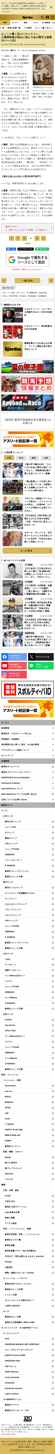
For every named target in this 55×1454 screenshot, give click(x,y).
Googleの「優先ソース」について (26, 269)
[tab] (5, 22)
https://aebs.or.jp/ (8, 1434)
